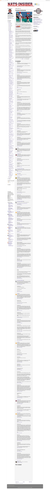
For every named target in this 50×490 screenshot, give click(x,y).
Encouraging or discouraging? (10, 43)
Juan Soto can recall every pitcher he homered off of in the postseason (37, 18)
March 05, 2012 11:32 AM (19, 340)
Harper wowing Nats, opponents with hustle (11, 147)
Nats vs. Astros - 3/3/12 (11, 163)
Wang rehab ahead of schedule (11, 39)
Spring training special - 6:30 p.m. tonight (11, 119)
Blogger (31, 487)
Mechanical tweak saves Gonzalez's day (11, 62)
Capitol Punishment (10, 230)
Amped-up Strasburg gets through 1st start (11, 155)
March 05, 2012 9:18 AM (19, 199)
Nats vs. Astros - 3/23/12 (11, 84)
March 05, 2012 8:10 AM (19, 135)
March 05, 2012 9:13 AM (19, 171)
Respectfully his (10, 144)
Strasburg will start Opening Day (10, 98)
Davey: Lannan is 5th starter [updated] (11, 67)
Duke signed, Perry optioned (10, 47)
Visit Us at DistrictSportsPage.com (10, 228)
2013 (8, 21)
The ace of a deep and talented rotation (11, 93)
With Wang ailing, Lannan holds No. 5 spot (11, 95)
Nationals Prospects (10, 203)
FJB (8, 233)
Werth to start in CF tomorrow (11, 162)
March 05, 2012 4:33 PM (19, 451)
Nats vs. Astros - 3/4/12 (11, 156)
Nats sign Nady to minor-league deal (11, 109)
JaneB (17, 293)
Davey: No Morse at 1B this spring (11, 157)
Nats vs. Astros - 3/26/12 (11, 70)
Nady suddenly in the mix (11, 53)
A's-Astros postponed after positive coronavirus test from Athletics (36, 24)
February (10, 176)
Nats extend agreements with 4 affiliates (11, 111)
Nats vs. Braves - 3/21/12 (11, 97)
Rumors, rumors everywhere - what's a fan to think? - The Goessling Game (11, 236)
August (9, 26)
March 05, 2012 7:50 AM (19, 100)
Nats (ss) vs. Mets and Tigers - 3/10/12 (11, 130)
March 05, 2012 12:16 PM (19, 391)
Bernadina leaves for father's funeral (11, 56)
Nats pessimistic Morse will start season (11, 90)
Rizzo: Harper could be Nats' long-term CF (11, 101)
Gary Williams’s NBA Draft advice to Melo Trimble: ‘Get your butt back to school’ (11, 225)
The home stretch (10, 104)
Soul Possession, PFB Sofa (20, 201)
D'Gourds (18, 211)
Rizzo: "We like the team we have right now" (11, 82)
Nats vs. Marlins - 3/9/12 (11, 133)
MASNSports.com (10, 235)
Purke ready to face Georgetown (11, 172)
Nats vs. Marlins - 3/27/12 (11, 63)
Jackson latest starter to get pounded (11, 77)
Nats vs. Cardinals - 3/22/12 (11, 89)
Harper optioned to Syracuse (10, 106)
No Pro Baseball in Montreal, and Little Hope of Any (22, 203)
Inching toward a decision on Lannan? (11, 122)
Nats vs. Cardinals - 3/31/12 (11, 34)
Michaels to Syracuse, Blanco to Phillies (11, 35)
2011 (8, 178)
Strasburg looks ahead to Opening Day (11, 31)
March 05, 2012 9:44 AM (19, 240)
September (10, 25)
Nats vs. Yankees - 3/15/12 (10, 118)
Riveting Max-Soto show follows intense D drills (10, 222)
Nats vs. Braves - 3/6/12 (11, 145)
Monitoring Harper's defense (10, 152)
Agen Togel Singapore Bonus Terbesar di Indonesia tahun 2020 (11, 209)
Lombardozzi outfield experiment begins (11, 92)
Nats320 (9, 238)
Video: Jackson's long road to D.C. (11, 132)
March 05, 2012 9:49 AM (19, 246)
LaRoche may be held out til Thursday (11, 146)
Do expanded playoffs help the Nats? (11, 175)
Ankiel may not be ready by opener (11, 32)
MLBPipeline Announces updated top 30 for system (10, 206)
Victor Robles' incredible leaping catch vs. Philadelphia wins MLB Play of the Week (37, 21)
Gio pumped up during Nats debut (11, 142)
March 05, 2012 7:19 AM (19, 79)
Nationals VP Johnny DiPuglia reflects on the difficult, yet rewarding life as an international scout (37, 20)
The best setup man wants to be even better (11, 134)
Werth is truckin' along (11, 72)
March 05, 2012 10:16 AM (19, 278)
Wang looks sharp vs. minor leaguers (11, 151)
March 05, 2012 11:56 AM (19, 366)
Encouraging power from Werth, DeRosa (11, 140)
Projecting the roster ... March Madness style (11, 128)
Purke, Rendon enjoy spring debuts (11, 164)
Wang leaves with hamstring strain (10, 117)
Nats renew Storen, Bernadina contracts (11, 166)
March (9, 30)
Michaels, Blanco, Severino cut (10, 51)
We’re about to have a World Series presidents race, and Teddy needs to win (11, 212)
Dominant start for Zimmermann (10, 54)
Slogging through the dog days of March (11, 80)
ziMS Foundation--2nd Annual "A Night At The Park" (11, 239)
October (10, 24)
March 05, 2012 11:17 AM (19, 303)
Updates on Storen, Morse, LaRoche (11, 96)
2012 (8, 22)
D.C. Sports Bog (10, 224)
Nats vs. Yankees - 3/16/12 (10, 113)
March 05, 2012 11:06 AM (19, 298)
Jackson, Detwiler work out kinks (11, 160)
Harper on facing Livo (11, 161)
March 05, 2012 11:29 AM (19, 331)
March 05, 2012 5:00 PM (19, 462)
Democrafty (18, 173)
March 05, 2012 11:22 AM (19, 310)
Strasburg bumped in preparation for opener (11, 49)
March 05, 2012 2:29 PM (19, 440)
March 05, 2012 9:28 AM (19, 209)
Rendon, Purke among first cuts (11, 125)
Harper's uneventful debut (11, 165)
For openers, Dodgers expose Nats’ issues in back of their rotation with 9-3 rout (11, 216)
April (9, 29)
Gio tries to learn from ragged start (11, 88)
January (10, 177)
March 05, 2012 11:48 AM (19, 347)
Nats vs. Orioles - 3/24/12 (11, 78)
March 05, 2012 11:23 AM (19, 317)
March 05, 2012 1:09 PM (19, 417)
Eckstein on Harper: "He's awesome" (11, 171)
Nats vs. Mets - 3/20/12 (11, 102)
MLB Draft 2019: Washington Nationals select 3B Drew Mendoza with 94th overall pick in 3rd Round (11, 219)
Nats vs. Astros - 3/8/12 (11, 135)
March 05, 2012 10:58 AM (19, 284)
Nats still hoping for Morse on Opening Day (11, 83)
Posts (9, 181)
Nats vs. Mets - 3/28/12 (11, 58)
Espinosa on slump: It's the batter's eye (11, 36)
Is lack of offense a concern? (11, 86)
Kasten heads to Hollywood (10, 59)
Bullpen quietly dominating (11, 65)
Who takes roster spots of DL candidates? (11, 52)
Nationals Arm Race (10, 205)
